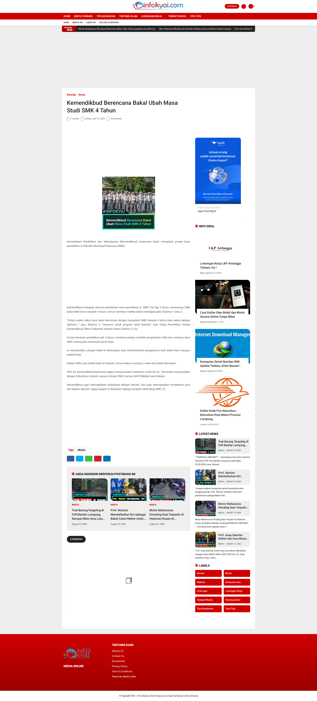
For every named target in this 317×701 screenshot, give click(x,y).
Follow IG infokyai (109, 22)
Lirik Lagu (202, 591)
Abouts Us (117, 650)
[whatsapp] (88, 458)
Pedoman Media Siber (124, 676)
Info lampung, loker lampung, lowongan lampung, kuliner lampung (167, 696)
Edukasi (201, 582)
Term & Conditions (122, 671)
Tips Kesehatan (106, 16)
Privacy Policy (119, 666)
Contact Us (118, 656)
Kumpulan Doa (233, 582)
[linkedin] (107, 458)
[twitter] (67, 6)
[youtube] (76, 6)
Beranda (71, 94)
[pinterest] (98, 458)
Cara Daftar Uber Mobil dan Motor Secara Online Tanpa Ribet (222, 314)
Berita (82, 94)
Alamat (200, 573)
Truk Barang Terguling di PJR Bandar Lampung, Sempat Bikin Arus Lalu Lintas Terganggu (88, 514)
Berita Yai (77, 22)
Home (67, 16)
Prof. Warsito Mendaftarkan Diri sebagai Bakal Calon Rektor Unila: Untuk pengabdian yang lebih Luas (97, 29)
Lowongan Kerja (151, 16)
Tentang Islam (128, 16)
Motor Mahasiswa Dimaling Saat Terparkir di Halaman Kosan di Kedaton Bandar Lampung (178, 29)
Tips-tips (195, 16)
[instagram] (72, 6)
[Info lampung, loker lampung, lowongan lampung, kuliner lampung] (159, 11)
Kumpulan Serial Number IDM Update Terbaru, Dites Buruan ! (220, 363)
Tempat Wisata (177, 16)
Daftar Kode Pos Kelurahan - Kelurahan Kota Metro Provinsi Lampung (220, 415)
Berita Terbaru (83, 16)
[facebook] (63, 6)
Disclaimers (118, 661)
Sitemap (232, 6)
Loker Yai (91, 22)
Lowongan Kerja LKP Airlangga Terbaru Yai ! (220, 265)
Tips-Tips (230, 608)
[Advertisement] (158, 60)
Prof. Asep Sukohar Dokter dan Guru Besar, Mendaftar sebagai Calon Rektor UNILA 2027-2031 (232, 537)
